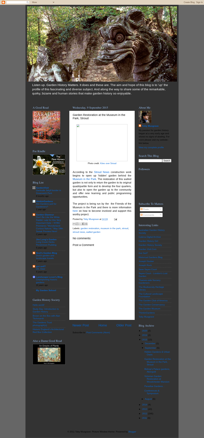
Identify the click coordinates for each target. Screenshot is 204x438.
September (151, 348)
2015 (145, 339)
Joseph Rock (145, 265)
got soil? (41, 266)
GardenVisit (42, 187)
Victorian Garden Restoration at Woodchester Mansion (156, 379)
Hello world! (38, 305)
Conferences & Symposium (151, 392)
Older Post (123, 325)
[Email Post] (115, 219)
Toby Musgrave (150, 126)
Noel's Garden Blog (46, 253)
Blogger (132, 431)
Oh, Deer (40, 269)
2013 (145, 409)
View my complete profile (151, 147)
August (149, 399)
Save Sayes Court (148, 269)
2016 (145, 335)
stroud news (79, 232)
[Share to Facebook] (83, 223)
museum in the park (111, 228)
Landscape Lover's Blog (49, 277)
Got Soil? (143, 253)
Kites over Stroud (108, 163)
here (75, 211)
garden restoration (90, 228)
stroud (125, 228)
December (150, 343)
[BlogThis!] (77, 223)
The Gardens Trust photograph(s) (42, 323)
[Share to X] (80, 223)
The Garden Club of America (153, 300)
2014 (145, 404)
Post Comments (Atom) (98, 332)
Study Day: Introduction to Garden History (46, 310)
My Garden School (46, 290)
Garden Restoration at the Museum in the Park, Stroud (157, 362)
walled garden (93, 232)
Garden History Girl (148, 241)
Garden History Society (150, 245)
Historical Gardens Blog (150, 257)
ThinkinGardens (147, 312)
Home (102, 325)
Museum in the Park (84, 179)
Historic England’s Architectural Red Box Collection (48, 330)
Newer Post (81, 325)
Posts (145, 209)
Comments (148, 215)
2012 (145, 413)
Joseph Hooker (146, 261)
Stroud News (101, 172)
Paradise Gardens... (154, 386)
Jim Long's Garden (46, 239)
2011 (145, 418)
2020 (145, 330)
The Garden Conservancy (152, 304)
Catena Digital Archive (150, 237)
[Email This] (74, 223)
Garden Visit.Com (148, 249)
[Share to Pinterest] (86, 223)
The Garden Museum (149, 308)
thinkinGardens (44, 201)
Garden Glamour (45, 214)
